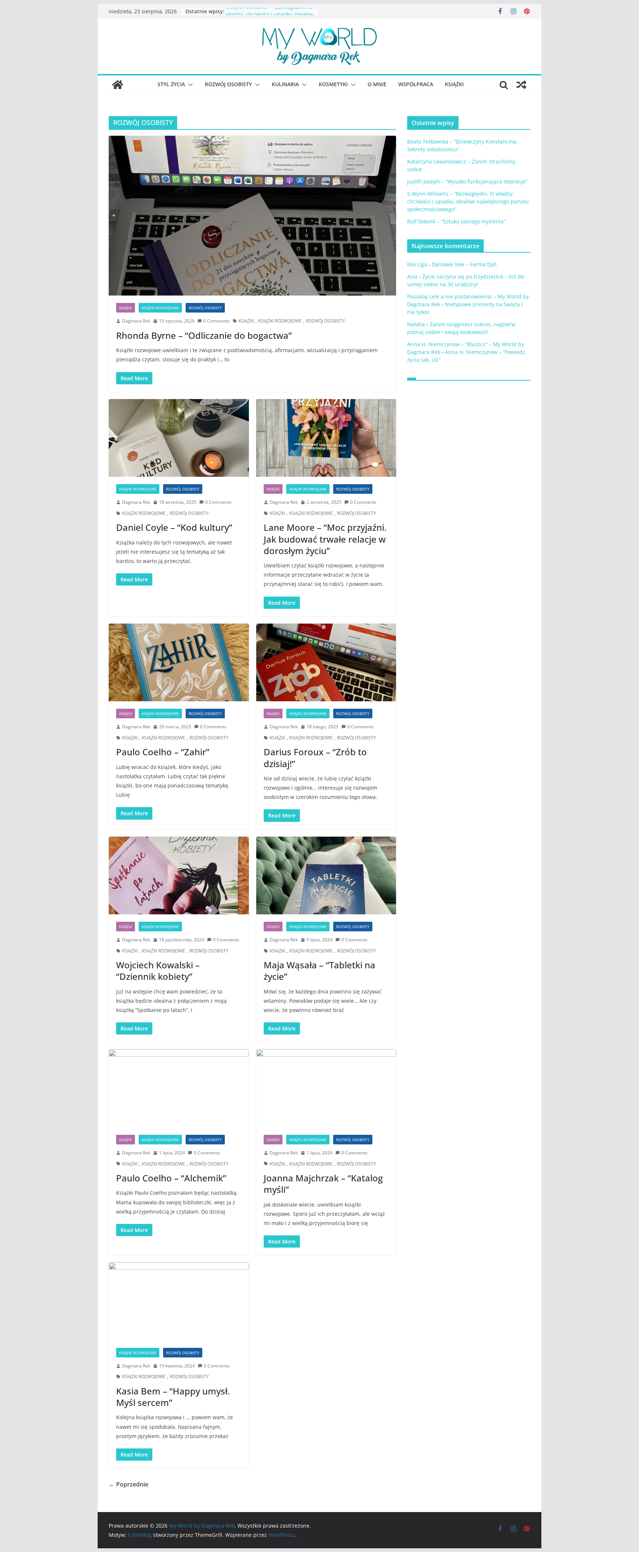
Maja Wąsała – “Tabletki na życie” (319, 970)
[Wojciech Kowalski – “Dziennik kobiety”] (179, 876)
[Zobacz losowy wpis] (521, 85)
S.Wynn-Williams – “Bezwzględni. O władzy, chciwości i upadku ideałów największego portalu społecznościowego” (468, 201)
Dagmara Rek (136, 321)
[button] (189, 84)
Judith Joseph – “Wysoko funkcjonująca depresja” (467, 181)
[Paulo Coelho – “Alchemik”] (179, 1088)
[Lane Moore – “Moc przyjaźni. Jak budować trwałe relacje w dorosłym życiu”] (326, 438)
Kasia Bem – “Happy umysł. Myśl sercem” (173, 1396)
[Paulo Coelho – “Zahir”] (179, 663)
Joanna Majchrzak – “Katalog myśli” (323, 1183)
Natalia (416, 324)
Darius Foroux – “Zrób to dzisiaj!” (315, 757)
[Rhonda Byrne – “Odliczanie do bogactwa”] (252, 216)
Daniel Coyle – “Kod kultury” (174, 527)
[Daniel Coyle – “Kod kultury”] (179, 438)
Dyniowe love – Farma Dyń (464, 264)
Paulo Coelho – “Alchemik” (171, 1178)
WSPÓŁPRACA (415, 84)
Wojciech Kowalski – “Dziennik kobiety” (158, 970)
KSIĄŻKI (454, 84)
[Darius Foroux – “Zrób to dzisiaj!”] (326, 663)
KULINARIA (285, 84)
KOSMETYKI (333, 84)
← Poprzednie (128, 1484)
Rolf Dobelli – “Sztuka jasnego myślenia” (456, 221)
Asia (412, 276)
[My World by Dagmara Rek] (117, 85)
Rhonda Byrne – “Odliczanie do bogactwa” (204, 335)
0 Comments (216, 321)
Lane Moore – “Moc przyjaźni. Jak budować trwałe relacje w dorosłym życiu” (325, 538)
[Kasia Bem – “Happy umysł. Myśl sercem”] (179, 1301)
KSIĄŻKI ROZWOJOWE (160, 307)
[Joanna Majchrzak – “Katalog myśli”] (326, 1088)
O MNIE (377, 84)
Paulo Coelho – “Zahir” (162, 752)
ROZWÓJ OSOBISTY (228, 84)
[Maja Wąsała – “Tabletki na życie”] (326, 876)
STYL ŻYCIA (171, 84)
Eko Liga (417, 264)
